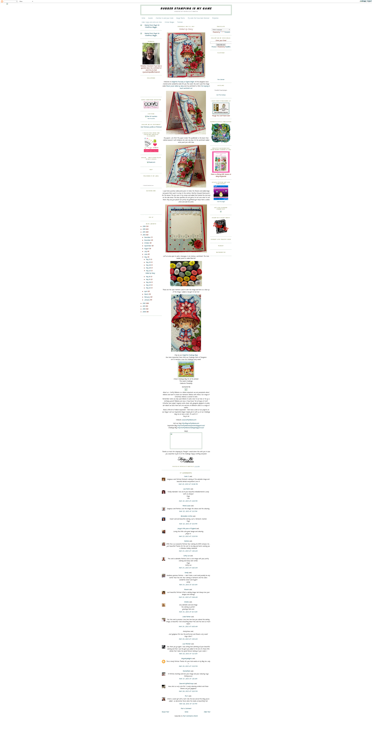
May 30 (148, 262)
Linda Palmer (186, 617)
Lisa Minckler (186, 644)
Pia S (186, 696)
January (147, 300)
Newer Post (165, 712)
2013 (144, 235)
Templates (215, 18)
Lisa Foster (186, 489)
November (147, 240)
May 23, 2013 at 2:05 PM (188, 501)
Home (143, 18)
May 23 (148, 271)
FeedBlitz (227, 47)
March (146, 294)
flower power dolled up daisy (175, 86)
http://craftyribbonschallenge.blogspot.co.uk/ (190, 428)
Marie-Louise (186, 506)
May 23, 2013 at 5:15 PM (188, 524)
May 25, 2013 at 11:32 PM (188, 666)
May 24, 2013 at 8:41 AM (188, 612)
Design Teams (180, 18)
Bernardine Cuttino (186, 516)
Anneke (186, 602)
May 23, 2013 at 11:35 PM (188, 536)
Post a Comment (186, 709)
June (146, 254)
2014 (144, 232)
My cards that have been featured (198, 18)
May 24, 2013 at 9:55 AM (188, 627)
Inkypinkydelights (186, 659)
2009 (144, 312)
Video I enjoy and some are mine (152, 22)
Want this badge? (221, 201)
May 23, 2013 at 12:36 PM (188, 484)
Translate (227, 32)
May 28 (148, 268)
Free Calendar (220, 79)
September (148, 246)
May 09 (148, 282)
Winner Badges (169, 22)
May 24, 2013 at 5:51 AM (188, 585)
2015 (144, 229)
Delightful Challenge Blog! (190, 355)
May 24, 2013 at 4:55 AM (188, 551)
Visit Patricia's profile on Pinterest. (151, 127)
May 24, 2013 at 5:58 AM (188, 597)
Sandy (186, 573)
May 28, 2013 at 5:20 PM (188, 691)
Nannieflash (186, 671)
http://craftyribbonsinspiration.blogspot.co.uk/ (191, 426)
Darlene (186, 541)
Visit (221, 95)
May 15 (148, 280)
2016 (144, 226)
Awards (150, 18)
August (146, 249)
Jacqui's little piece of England (186, 529)
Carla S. (186, 477)
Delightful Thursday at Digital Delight (183, 82)
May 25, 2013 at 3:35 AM (188, 639)
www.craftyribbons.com (189, 420)
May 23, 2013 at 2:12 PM (188, 511)
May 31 (148, 260)
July (145, 252)
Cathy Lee (186, 556)
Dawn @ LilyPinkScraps (186, 684)
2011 (144, 306)
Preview (213, 47)
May (145, 257)
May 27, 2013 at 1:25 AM (188, 679)
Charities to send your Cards (164, 18)
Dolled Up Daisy (150, 273)
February (147, 297)
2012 (144, 303)
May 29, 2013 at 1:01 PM (188, 704)
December (147, 237)
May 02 (148, 288)
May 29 (148, 265)
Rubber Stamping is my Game (186, 8)
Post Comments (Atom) (190, 716)
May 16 (148, 277)
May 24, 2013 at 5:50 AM (188, 568)
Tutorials (180, 22)
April (146, 292)
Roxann (186, 590)
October (147, 243)
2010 (144, 309)
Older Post (207, 712)
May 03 (148, 285)
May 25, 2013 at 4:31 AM (188, 654)
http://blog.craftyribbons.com (190, 423)
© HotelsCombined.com (148, 185)
